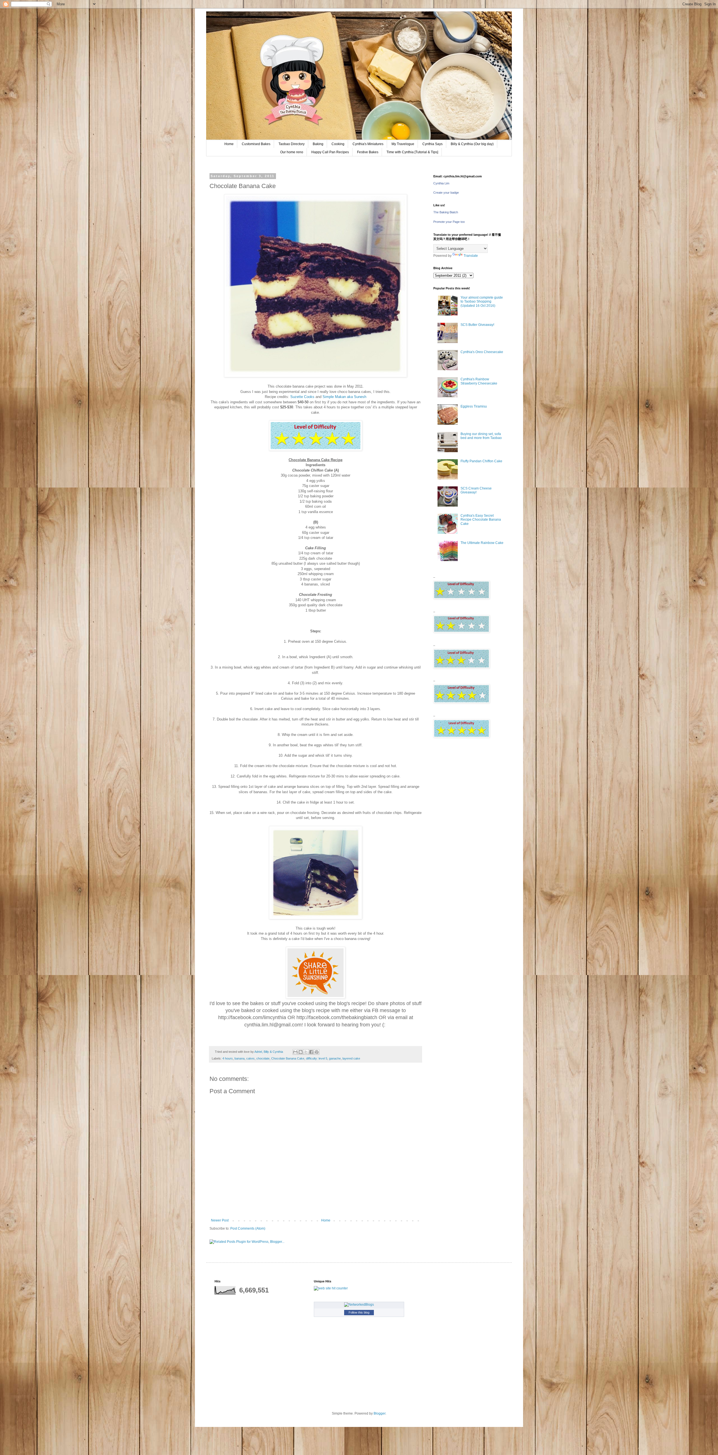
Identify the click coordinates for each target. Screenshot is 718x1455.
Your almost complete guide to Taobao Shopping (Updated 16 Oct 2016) (482, 302)
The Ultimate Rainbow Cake (482, 543)
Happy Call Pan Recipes (330, 152)
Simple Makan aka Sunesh (344, 397)
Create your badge (446, 192)
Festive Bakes (367, 152)
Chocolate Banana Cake (287, 1058)
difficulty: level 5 (316, 1058)
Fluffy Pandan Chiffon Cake (481, 461)
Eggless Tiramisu (474, 406)
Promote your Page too (449, 221)
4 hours (227, 1058)
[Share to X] (306, 1052)
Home (229, 144)
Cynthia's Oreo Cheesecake (482, 352)
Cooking (338, 144)
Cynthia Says (432, 144)
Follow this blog (359, 1312)
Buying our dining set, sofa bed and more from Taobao (481, 436)
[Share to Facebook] (311, 1052)
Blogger (379, 1413)
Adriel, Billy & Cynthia (269, 1051)
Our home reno (291, 152)
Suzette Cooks (302, 397)
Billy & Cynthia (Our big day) (472, 144)
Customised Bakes (256, 144)
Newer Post (220, 1220)
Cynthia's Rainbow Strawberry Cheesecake (479, 381)
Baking (318, 144)
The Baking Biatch (445, 212)
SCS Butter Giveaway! (477, 325)
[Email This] (295, 1052)
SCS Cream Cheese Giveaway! (476, 490)
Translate (471, 256)
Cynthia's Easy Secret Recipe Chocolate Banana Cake (481, 520)
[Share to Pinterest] (316, 1052)
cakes (250, 1058)
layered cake (351, 1058)
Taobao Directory (292, 144)
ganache (335, 1058)
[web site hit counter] (331, 1288)
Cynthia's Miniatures (368, 144)
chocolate (263, 1058)
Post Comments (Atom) (247, 1228)
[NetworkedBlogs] (359, 1305)
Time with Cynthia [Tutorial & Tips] (412, 152)
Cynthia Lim (441, 183)
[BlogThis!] (300, 1052)
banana (239, 1058)
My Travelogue (403, 144)
